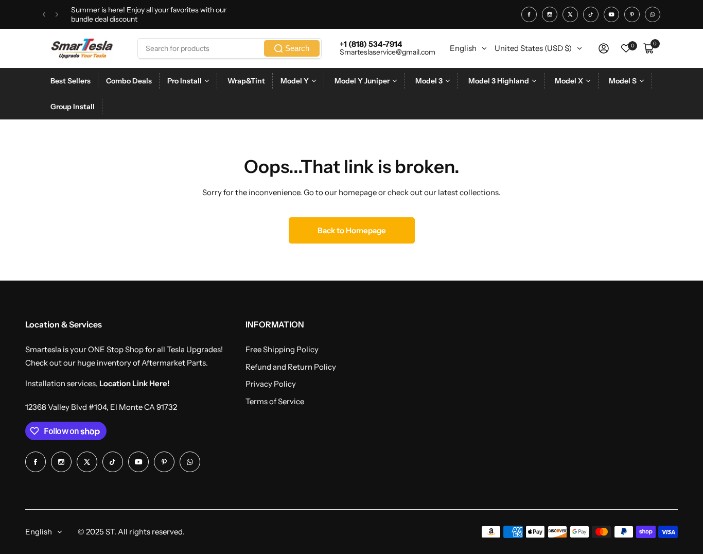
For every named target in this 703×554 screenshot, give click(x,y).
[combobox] (229, 48)
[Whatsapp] (652, 14)
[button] (44, 14)
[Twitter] (570, 14)
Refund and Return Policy (290, 367)
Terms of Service (274, 401)
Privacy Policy (270, 384)
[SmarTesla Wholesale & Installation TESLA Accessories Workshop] (83, 48)
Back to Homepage (352, 230)
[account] (603, 48)
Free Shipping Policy (282, 349)
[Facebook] (529, 14)
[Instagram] (549, 14)
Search (297, 48)
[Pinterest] (632, 14)
